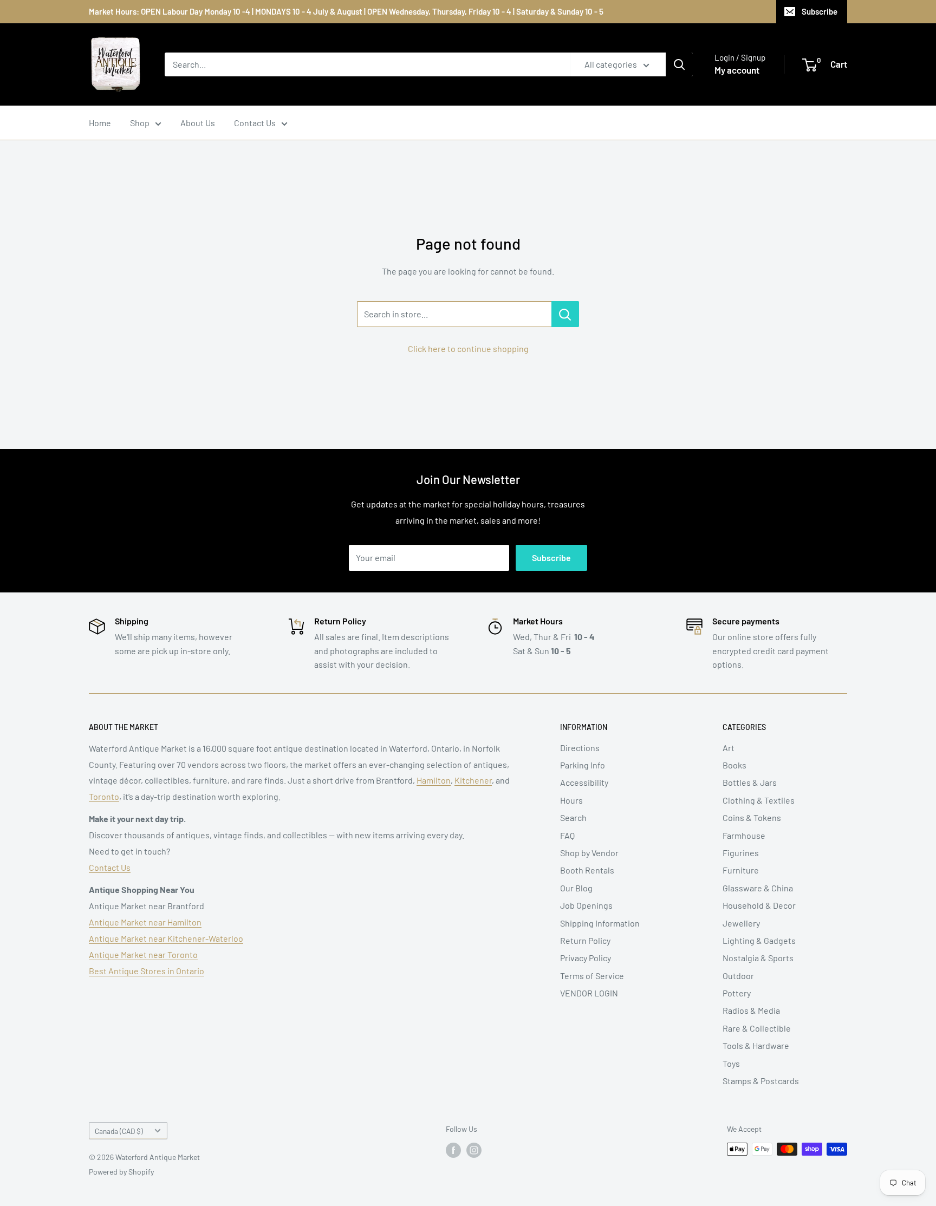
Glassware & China (758, 888)
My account (736, 69)
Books (734, 765)
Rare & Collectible (757, 1028)
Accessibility (584, 782)
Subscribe (819, 11)
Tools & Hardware (756, 1045)
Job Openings (586, 905)
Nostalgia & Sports (758, 958)
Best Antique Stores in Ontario (146, 971)
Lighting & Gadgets (759, 940)
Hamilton (434, 780)
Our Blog (576, 888)
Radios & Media (751, 1010)
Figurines (741, 853)
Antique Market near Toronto (143, 954)
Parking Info (582, 765)
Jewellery (741, 923)
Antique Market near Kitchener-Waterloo (166, 938)
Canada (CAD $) (119, 1131)
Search (573, 817)
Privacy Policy (585, 958)
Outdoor (738, 975)
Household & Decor (759, 905)
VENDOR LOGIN (589, 993)
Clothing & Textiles (759, 800)
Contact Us (255, 123)
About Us (197, 123)
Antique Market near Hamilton (145, 922)
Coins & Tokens (752, 817)
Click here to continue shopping (468, 348)
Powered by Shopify (121, 1171)
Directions (580, 747)
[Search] (679, 64)
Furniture (741, 870)
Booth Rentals (587, 870)
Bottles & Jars (750, 782)
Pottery (737, 993)
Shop (140, 123)
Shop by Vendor (589, 853)
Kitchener (473, 780)
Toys (731, 1063)
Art (728, 747)
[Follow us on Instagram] (474, 1150)
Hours (571, 800)
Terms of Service (592, 975)
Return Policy (585, 940)
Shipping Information (600, 923)
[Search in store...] (565, 314)
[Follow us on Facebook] (453, 1150)
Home (100, 123)
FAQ (567, 835)
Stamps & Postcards (761, 1080)
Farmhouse (744, 835)
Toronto (104, 796)
